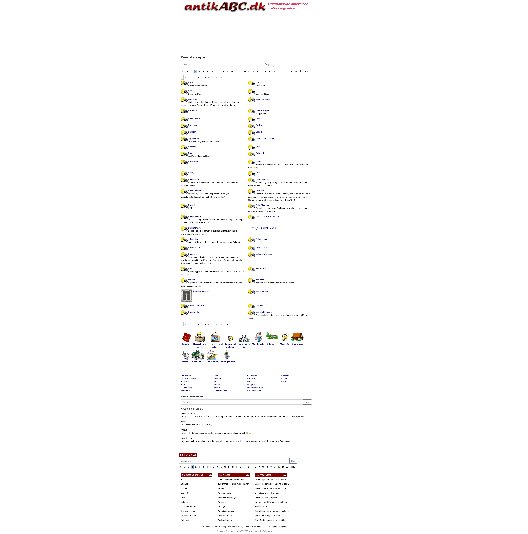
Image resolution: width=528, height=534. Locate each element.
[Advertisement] (167, 41)
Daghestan (193, 125)
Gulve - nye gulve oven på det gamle (271, 479)
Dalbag (191, 172)
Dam (212, 271)
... (226, 77)
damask (211, 282)
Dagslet (259, 131)
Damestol (260, 305)
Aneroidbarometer (226, 510)
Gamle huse (186, 387)
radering (184, 501)
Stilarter (284, 378)
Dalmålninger (194, 247)
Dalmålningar (261, 238)
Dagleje (259, 125)
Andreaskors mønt (226, 519)
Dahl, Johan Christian (265, 138)
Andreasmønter (225, 515)
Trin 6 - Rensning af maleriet (267, 515)
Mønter (217, 387)
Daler (258, 172)
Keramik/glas (187, 390)
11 (217, 77)
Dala (199, 155)
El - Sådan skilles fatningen (267, 492)
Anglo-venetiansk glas (228, 497)
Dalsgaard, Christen (264, 253)
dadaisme (210, 101)
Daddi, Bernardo (263, 98)
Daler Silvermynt (277, 208)
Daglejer (192, 131)
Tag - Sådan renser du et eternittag (270, 519)
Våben (283, 381)
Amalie (184, 429)
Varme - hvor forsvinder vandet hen (271, 501)
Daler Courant (277, 182)
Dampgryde (193, 311)
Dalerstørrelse (211, 219)
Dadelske (192, 110)
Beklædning (186, 375)
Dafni (258, 118)
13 (226, 324)
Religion (251, 384)
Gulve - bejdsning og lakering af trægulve (272, 483)
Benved (184, 492)
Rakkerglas (186, 519)
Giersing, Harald (188, 510)
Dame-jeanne (262, 290)
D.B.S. (197, 84)
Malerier (217, 378)
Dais (258, 146)
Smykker (285, 375)
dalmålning (214, 240)
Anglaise (222, 501)
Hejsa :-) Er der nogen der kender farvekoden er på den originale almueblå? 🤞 (216, 432)
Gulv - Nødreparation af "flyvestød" (233, 479)
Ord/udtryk (252, 375)
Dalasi (279, 164)
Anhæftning (223, 488)
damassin (275, 281)
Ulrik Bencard (187, 437)
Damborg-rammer (201, 290)
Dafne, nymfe (194, 118)
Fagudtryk (185, 381)
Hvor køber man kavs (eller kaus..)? (197, 424)
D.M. (195, 92)
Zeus (183, 497)
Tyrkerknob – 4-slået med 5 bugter (233, 483)
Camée (184, 488)
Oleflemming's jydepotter (266, 497)
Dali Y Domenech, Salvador (268, 216)
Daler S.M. (193, 207)
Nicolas (184, 421)
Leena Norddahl (188, 413)
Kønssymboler (261, 506)
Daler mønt (279, 195)
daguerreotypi (203, 140)
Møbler (217, 384)
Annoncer (249, 526)
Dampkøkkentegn (278, 314)
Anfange (221, 506)
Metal (216, 381)
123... (307, 71)
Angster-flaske (224, 492)
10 (212, 77)
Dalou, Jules (261, 247)
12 (222, 77)
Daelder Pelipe (262, 112)
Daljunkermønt (209, 230)
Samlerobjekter (254, 390)
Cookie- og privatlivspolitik (275, 526)
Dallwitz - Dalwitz (269, 227)
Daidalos (192, 146)
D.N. (263, 92)
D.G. (260, 84)
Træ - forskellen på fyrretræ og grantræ (272, 488)
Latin (216, 375)
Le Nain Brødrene (188, 506)
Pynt (249, 381)
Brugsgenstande (188, 378)
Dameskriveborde (196, 305)
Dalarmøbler (261, 153)
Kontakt (258, 526)
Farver (184, 384)
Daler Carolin (211, 182)
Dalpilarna (211, 258)
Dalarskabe (193, 161)
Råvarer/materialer (255, 387)
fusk (183, 479)
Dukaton (184, 483)
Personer (251, 378)
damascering (261, 268)
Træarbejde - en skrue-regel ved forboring (272, 510)
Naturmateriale (220, 390)
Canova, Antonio (188, 515)
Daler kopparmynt (205, 193)
